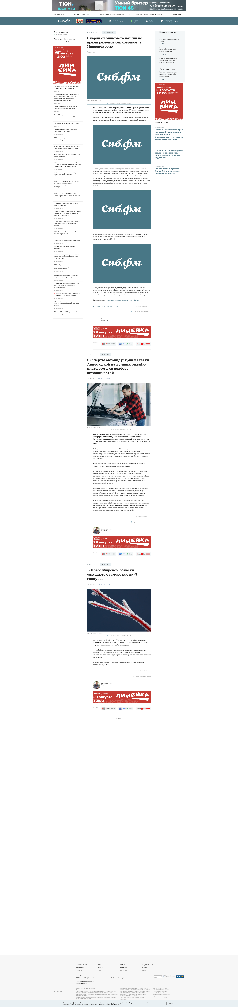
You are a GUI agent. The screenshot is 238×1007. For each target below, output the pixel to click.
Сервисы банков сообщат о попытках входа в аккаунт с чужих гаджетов (66, 276)
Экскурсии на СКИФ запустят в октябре (66, 123)
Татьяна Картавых (106, 319)
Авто (99, 965)
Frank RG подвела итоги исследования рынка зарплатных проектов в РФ (66, 116)
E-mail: (118, 978)
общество (105, 354)
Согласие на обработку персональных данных (132, 997)
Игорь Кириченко (106, 529)
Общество (80, 968)
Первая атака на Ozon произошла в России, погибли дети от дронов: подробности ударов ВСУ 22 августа (68, 213)
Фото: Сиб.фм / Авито (93, 427)
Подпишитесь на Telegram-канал (120, 103)
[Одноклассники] (101, 378)
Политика (123, 968)
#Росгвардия (97, 306)
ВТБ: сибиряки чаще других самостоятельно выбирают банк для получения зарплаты (65, 266)
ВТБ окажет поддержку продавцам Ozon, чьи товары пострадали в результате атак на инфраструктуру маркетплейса (67, 164)
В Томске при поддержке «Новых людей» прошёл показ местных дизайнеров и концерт (67, 223)
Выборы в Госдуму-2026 (81, 14)
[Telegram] (109, 378)
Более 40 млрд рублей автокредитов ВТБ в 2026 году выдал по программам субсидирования (67, 285)
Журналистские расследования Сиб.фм (112, 14)
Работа (144, 968)
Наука (100, 971)
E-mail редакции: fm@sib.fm (160, 992)
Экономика (124, 971)
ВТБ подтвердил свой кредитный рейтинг (67, 240)
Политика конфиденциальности (128, 995)
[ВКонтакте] (99, 378)
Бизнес (100, 968)
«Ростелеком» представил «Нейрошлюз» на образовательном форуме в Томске (67, 147)
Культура (79, 971)
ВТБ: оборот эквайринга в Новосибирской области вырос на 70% (67, 233)
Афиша (122, 965)
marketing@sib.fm (81, 983)
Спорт (144, 971)
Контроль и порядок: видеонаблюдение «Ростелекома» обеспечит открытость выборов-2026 (66, 256)
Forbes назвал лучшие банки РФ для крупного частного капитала (65, 173)
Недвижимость (147, 965)
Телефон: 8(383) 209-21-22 (85, 978)
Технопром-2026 (58, 14)
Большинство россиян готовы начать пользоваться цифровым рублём (66, 107)
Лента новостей (61, 32)
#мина (118, 306)
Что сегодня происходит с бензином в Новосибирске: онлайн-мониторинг (67, 294)
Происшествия (81, 965)
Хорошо (170, 1003)
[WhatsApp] (104, 378)
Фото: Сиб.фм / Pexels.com (95, 633)
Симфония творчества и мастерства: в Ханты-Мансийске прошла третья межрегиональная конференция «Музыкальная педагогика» (66, 97)
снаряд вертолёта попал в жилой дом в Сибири (123, 300)
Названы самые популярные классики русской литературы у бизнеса (66, 87)
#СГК (113, 306)
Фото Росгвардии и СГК (94, 100)
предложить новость (61, 34)
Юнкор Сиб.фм (177, 14)
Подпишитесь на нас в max (142, 312)
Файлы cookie (123, 999)
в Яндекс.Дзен (58, 991)
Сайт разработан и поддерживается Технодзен (165, 997)
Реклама (79, 975)
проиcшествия (109, 32)
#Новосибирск (107, 306)
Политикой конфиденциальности (109, 1004)
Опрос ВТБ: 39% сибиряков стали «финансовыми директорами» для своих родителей (67, 195)
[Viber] (107, 378)
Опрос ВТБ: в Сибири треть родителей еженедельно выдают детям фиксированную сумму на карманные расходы (66, 184)
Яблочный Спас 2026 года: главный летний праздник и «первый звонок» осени (67, 313)
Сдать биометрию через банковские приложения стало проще (65, 130)
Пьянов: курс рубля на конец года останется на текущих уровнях (64, 40)
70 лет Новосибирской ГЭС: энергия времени (148, 14)
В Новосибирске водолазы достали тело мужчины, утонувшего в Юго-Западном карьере (67, 303)
